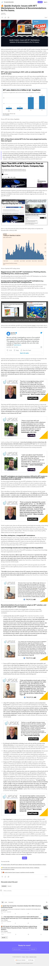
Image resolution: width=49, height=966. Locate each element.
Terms (27, 956)
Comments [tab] (4, 886)
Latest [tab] (6, 902)
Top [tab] (2, 902)
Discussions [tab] (10, 902)
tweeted (33, 325)
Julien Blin (3, 13)
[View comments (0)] (5, 17)
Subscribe (40, 2)
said (17, 56)
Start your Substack (21, 960)
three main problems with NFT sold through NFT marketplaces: (23, 153)
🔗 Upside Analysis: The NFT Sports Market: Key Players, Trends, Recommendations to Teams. (23, 864)
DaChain (21, 363)
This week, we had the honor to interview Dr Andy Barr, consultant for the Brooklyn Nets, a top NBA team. (21, 909)
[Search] (46, 902)
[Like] (2, 17)
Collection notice (32, 956)
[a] (46, 907)
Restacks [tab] (9, 886)
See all (3, 937)
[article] (24, 909)
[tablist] (6, 886)
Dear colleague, (4, 931)
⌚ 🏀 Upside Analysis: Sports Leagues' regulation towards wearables (17, 872)
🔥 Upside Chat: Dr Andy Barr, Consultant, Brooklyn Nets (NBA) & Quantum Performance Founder (21, 906)
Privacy (23, 956)
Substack (18, 963)
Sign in (45, 2)
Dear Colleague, (4, 920)
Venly (14, 408)
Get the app (30, 960)
